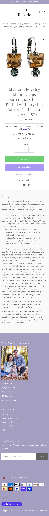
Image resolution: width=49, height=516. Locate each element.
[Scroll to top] (43, 510)
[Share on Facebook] (20, 185)
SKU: (15, 134)
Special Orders (8, 426)
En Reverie (24, 12)
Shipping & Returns (9, 418)
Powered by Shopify (38, 510)
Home (5, 24)
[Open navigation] (7, 12)
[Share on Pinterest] (29, 185)
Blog (3, 430)
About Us (5, 414)
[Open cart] (45, 12)
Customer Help (8, 422)
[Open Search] (40, 12)
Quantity (24, 144)
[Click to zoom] (43, 39)
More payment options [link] (24, 174)
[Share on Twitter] (25, 185)
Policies (29, 180)
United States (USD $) (15, 478)
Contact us (19, 180)
